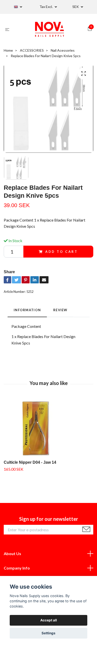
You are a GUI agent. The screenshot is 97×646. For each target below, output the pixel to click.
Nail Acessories (63, 50)
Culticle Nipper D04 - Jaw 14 (30, 462)
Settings (48, 633)
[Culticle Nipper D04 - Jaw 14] (48, 429)
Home (8, 50)
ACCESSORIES (32, 50)
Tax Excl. (46, 6)
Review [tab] (60, 310)
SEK (76, 6)
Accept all (48, 620)
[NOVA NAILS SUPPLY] (49, 29)
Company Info (17, 568)
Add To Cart (61, 252)
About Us (12, 553)
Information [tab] (27, 310)
